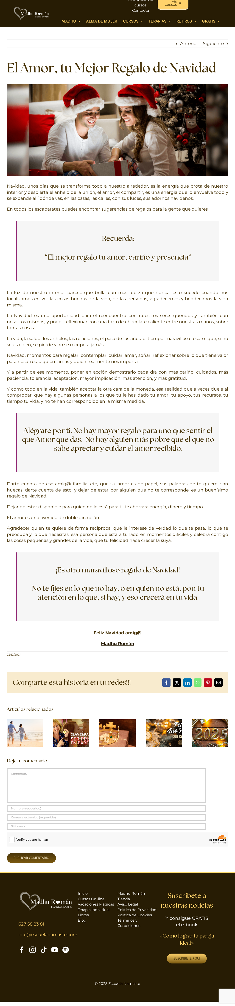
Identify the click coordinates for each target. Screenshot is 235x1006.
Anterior (189, 43)
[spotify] (65, 950)
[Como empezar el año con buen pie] (210, 722)
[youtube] (54, 950)
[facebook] (21, 950)
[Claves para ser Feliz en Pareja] (71, 722)
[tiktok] (43, 950)
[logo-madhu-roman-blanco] (31, 8)
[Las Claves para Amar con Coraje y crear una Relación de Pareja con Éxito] (25, 722)
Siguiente (213, 43)
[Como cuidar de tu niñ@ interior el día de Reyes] (117, 722)
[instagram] (32, 950)
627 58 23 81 (31, 924)
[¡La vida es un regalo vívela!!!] (164, 722)
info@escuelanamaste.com (47, 934)
